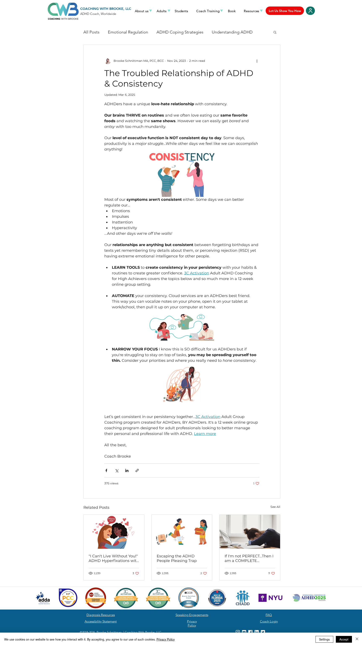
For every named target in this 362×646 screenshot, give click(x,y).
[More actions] (256, 60)
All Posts (91, 32)
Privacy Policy (165, 639)
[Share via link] (137, 470)
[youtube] (244, 632)
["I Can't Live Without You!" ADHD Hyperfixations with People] (114, 532)
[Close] (356, 639)
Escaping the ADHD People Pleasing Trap (177, 558)
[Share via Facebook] (106, 470)
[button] (142, 11)
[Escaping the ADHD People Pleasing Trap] (182, 532)
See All (275, 507)
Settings (324, 639)
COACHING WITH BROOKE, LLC (105, 9)
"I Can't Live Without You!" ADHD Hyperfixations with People (114, 558)
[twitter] (263, 632)
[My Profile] (310, 10)
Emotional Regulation (128, 32)
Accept (343, 639)
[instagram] (238, 632)
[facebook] (250, 632)
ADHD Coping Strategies (179, 32)
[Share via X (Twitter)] (117, 470)
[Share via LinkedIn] (127, 470)
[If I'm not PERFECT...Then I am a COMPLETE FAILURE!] (250, 532)
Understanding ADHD (232, 32)
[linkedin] (257, 632)
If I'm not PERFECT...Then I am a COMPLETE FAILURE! (249, 558)
